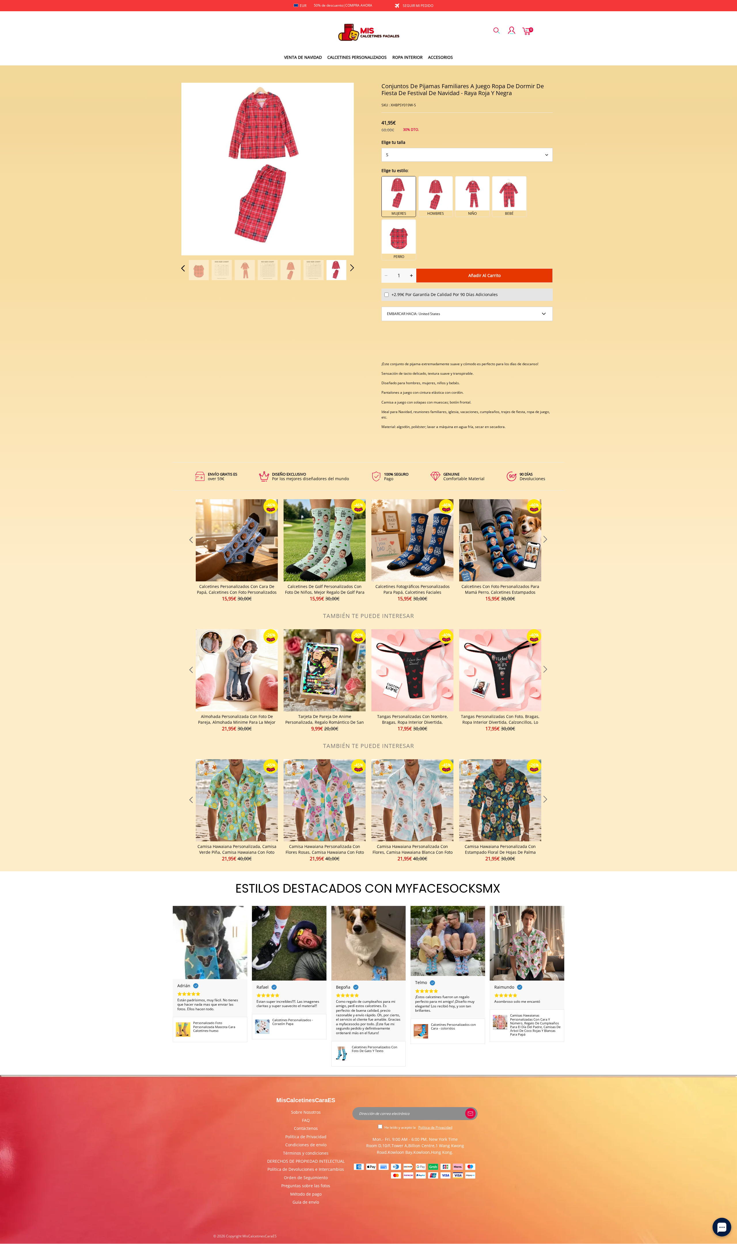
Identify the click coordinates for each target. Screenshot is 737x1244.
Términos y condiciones (305, 1153)
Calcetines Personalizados (357, 57)
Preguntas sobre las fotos (305, 1185)
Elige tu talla (393, 142)
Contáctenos (306, 1128)
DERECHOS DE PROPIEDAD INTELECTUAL (306, 1161)
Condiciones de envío (305, 1144)
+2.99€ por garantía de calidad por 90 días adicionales (445, 294)
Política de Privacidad (305, 1136)
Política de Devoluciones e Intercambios (305, 1169)
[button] (194, 168)
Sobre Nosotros (306, 1112)
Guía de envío (305, 1202)
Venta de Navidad (303, 57)
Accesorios (440, 57)
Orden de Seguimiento (306, 1177)
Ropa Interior (407, 57)
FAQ (306, 1120)
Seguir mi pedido (418, 5)
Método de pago (306, 1194)
